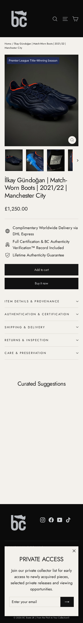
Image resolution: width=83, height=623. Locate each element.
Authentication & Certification (37, 314)
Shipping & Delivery (25, 327)
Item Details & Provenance (32, 301)
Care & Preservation (25, 353)
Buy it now (41, 283)
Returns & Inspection (27, 340)
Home (8, 43)
